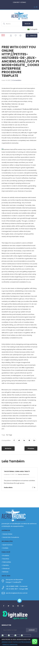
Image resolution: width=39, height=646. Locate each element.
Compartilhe (6, 440)
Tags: (3, 435)
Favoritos (6, 559)
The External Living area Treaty (17, 471)
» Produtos (5, 555)
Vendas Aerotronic (23, 474)
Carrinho (6, 565)
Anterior (8, 448)
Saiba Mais (8, 487)
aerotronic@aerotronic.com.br (17, 593)
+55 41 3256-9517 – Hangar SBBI (17, 589)
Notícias (5, 572)
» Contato (5, 548)
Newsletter (6, 625)
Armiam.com (6, 642)
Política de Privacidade (21, 642)
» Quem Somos (7, 545)
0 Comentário (16, 80)
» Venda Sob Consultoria (10, 537)
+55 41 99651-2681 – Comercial (16, 586)
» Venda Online (7, 534)
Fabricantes (7, 562)
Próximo (31, 448)
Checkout (6, 568)
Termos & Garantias (9, 645)
